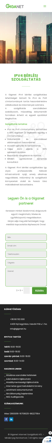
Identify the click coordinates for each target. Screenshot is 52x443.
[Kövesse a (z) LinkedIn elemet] (11, 419)
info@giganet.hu (18, 328)
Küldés (39, 290)
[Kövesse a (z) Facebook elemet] (6, 419)
